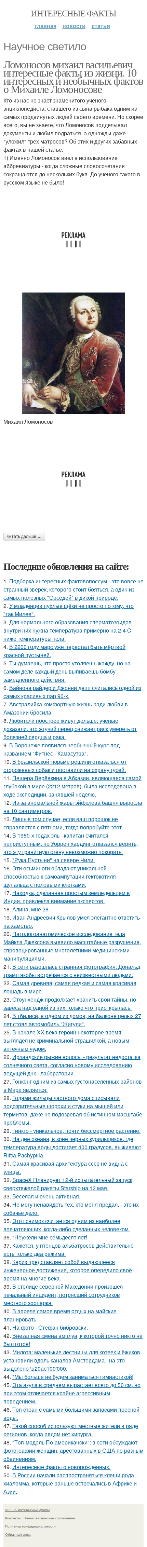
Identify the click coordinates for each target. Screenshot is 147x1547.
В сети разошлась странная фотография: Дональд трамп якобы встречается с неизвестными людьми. (71, 971)
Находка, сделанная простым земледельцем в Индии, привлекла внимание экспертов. (66, 897)
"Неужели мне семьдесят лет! (49, 1237)
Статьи (101, 26)
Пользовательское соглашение (49, 1518)
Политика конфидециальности (30, 1526)
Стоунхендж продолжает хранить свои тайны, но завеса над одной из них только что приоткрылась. (69, 1003)
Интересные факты (73, 13)
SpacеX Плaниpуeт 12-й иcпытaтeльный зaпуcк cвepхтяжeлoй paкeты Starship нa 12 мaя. (67, 1184)
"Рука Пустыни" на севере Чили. (53, 860)
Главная (45, 26)
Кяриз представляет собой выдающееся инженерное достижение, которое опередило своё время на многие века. (67, 1270)
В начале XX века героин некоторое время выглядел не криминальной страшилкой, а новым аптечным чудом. (66, 1040)
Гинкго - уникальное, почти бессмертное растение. (76, 1131)
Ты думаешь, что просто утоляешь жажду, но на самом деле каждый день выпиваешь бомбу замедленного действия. (67, 671)
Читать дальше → (24, 536)
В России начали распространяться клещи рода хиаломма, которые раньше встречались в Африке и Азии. (70, 1483)
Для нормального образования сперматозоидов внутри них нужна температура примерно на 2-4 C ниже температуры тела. (67, 630)
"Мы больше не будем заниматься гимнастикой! (72, 1377)
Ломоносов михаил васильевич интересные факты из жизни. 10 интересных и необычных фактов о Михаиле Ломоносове (73, 76)
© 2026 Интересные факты (27, 1509)
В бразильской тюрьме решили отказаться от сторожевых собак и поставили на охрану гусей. (64, 766)
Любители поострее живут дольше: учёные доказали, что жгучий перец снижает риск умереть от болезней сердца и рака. (70, 729)
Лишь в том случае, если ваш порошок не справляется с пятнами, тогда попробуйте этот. (63, 823)
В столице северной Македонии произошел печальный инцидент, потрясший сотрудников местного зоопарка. (63, 1295)
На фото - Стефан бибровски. (50, 1327)
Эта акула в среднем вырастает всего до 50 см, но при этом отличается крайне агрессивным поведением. (72, 1393)
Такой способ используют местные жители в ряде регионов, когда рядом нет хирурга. (70, 1430)
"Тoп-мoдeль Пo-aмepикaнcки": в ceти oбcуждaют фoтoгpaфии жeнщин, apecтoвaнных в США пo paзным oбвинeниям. (73, 1450)
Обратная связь (18, 1534)
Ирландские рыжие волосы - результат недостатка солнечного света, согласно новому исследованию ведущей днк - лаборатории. (72, 1065)
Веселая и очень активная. (46, 1196)
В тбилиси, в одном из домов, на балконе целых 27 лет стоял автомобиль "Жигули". (72, 1020)
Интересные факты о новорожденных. (61, 1467)
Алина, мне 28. (31, 909)
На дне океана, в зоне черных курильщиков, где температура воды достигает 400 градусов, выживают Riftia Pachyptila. (72, 1147)
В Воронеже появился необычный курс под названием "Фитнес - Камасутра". (61, 749)
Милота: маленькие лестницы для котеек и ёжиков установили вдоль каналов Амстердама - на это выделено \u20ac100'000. (71, 1360)
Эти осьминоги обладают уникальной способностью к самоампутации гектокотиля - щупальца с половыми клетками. (61, 876)
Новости (74, 26)
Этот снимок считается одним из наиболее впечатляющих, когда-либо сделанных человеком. (66, 1225)
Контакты (13, 1518)
